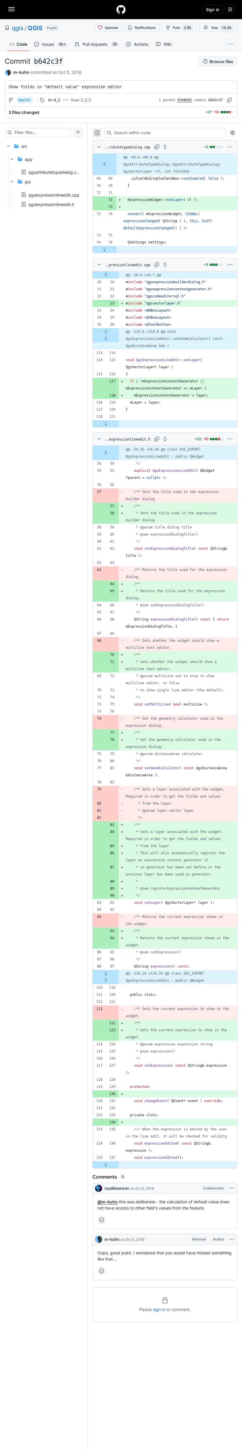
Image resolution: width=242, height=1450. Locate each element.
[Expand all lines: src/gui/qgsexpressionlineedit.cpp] (165, 265)
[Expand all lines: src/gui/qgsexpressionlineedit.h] (165, 439)
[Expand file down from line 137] (106, 1164)
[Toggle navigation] (11, 9)
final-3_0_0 (81, 99)
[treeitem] (44, 173)
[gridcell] (165, 164)
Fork (182, 27)
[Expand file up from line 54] (106, 453)
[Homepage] (121, 9)
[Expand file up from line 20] (106, 275)
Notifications (145, 27)
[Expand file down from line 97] (106, 973)
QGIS (35, 28)
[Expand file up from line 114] (106, 338)
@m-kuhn (107, 1201)
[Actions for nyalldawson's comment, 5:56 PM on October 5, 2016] (232, 1188)
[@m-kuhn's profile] (98, 1239)
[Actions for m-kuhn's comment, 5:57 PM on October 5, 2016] (232, 1239)
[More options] (230, 147)
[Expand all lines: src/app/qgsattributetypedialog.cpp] (165, 147)
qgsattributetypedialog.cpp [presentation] (55, 172)
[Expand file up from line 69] (104, 164)
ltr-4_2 (54, 99)
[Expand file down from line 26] (106, 331)
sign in (159, 1309)
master (25, 100)
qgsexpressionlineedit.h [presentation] (51, 204)
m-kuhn (21, 72)
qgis (17, 28)
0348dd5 (184, 100)
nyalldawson (116, 1188)
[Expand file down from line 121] (106, 423)
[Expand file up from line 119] (106, 980)
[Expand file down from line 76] (104, 249)
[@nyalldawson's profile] (98, 1188)
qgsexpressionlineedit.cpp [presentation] (53, 194)
